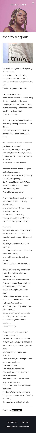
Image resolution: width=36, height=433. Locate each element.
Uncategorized (16, 410)
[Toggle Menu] (33, 2)
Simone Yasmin (18, 5)
